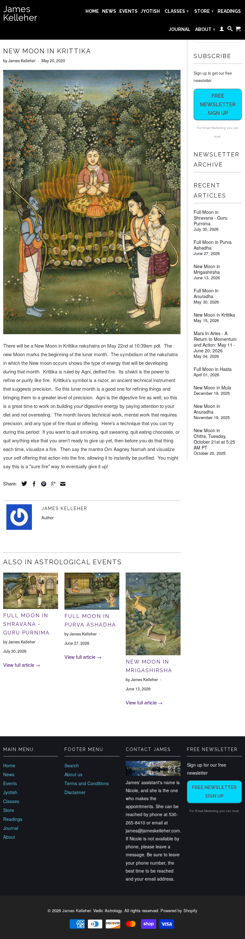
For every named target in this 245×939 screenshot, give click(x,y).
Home (92, 11)
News (109, 11)
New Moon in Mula (212, 387)
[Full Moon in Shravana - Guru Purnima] (30, 607)
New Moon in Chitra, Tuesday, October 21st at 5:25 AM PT (214, 438)
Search (71, 765)
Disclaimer (74, 792)
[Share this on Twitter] (22, 483)
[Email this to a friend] (61, 483)
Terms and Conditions (86, 783)
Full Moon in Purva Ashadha (213, 245)
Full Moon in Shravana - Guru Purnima (26, 624)
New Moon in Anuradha (207, 409)
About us (73, 774)
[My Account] (221, 30)
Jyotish (150, 11)
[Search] (230, 30)
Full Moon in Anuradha (206, 293)
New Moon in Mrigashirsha (207, 269)
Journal (179, 29)
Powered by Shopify (178, 910)
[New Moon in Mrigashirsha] (153, 653)
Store (203, 11)
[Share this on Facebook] (32, 483)
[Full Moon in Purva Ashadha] (91, 607)
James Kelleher (20, 13)
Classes (177, 11)
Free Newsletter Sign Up (218, 104)
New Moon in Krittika (214, 315)
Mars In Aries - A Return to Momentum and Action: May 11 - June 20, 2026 (215, 341)
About (205, 29)
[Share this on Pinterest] (42, 483)
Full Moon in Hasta (213, 369)
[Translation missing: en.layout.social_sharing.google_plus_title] (52, 483)
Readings (229, 11)
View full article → (21, 664)
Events (128, 11)
